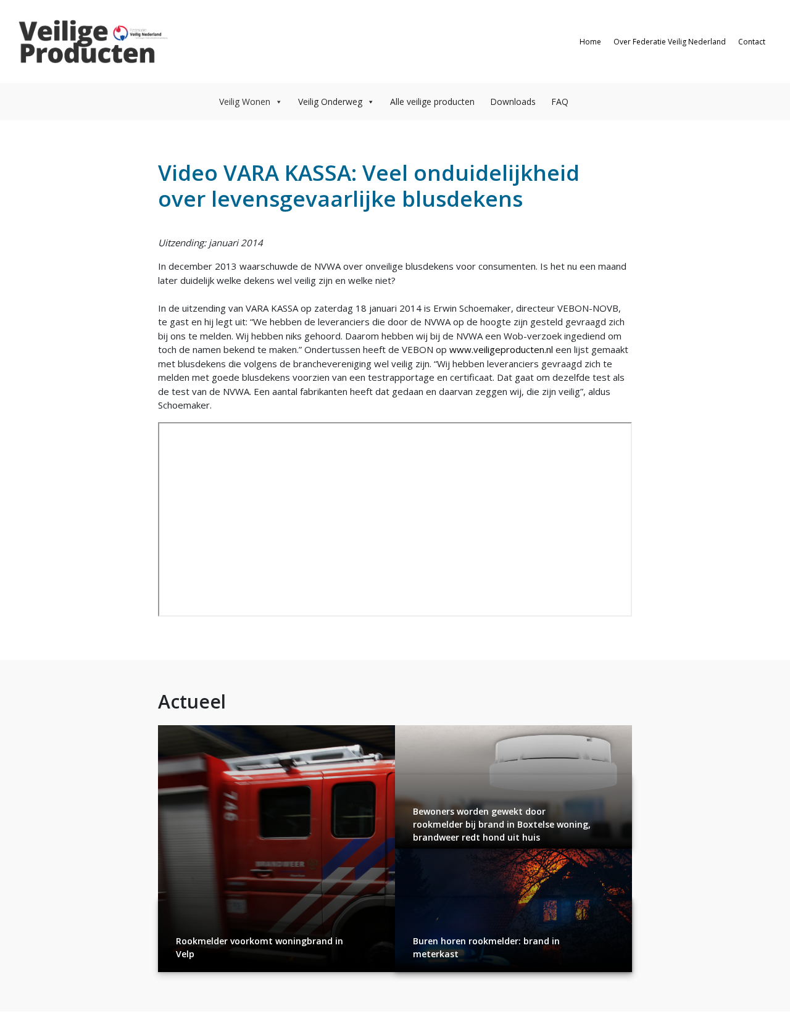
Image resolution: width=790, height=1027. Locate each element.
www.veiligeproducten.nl (501, 349)
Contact (751, 41)
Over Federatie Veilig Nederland (669, 41)
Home (590, 41)
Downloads (513, 101)
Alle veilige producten (432, 101)
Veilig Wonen (244, 101)
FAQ (559, 101)
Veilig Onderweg (330, 101)
